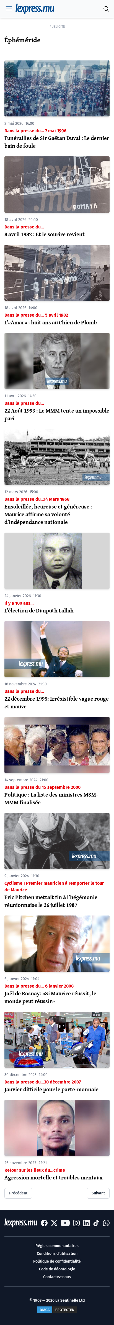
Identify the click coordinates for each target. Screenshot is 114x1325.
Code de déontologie (57, 1269)
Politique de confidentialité (57, 1261)
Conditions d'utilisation (57, 1253)
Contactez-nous (57, 1277)
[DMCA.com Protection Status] (57, 1310)
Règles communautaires (57, 1245)
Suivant (98, 1193)
